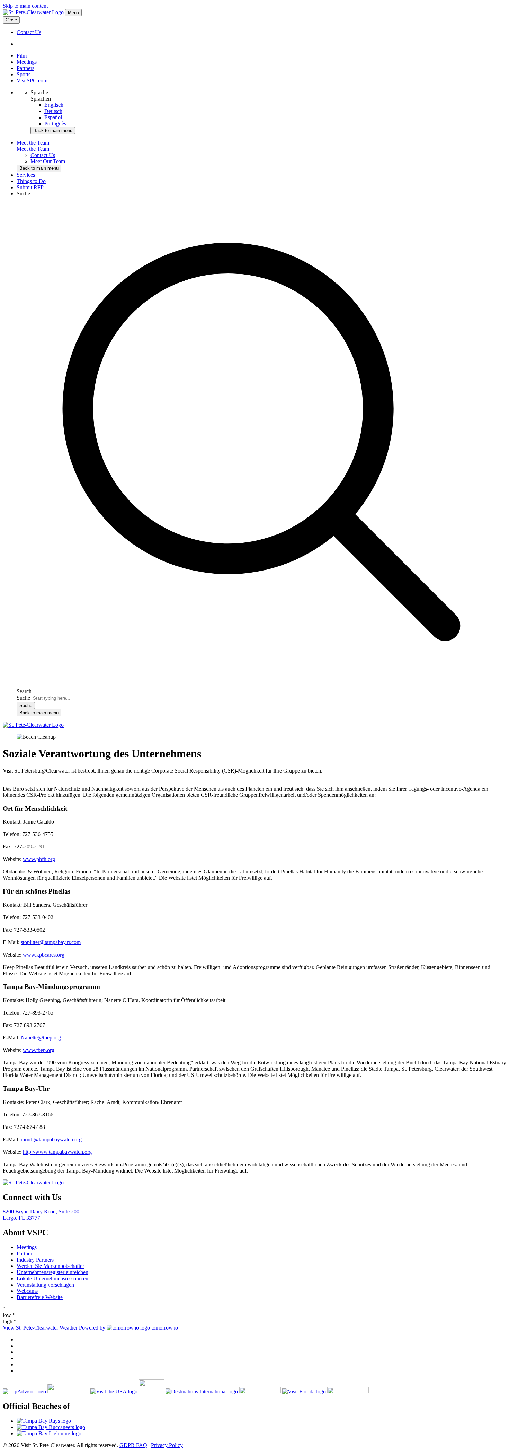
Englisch (53, 105)
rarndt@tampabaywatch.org (51, 1139)
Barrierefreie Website (40, 1297)
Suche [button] (23, 194)
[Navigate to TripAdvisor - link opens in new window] (46, 1391)
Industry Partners (35, 1260)
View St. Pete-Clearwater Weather (41, 1328)
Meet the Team (33, 149)
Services (26, 175)
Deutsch (53, 111)
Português (55, 124)
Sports (23, 74)
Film (22, 56)
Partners (25, 68)
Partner (24, 1253)
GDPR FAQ (133, 1445)
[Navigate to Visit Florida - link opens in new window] (325, 1391)
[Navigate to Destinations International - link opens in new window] (224, 1391)
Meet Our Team (47, 161)
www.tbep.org (38, 1050)
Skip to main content (25, 6)
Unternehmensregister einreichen (52, 1272)
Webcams (27, 1291)
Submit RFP (30, 187)
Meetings (27, 62)
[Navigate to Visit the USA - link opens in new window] (128, 1391)
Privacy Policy (167, 1445)
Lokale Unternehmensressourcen (52, 1278)
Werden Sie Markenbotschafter (50, 1266)
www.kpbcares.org (43, 955)
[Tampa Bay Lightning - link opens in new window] (261, 1433)
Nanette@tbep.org (41, 1038)
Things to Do (31, 181)
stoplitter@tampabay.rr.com (51, 942)
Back (52, 130)
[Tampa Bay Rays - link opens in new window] (261, 1421)
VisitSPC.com (32, 81)
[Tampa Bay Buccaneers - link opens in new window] (261, 1427)
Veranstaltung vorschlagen (45, 1285)
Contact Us (29, 32)
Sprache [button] (39, 92)
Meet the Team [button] (33, 143)
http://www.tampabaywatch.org (57, 1152)
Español (53, 117)
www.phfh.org (39, 859)
